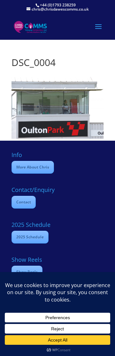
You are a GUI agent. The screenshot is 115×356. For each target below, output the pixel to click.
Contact (23, 202)
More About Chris (32, 167)
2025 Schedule (30, 237)
